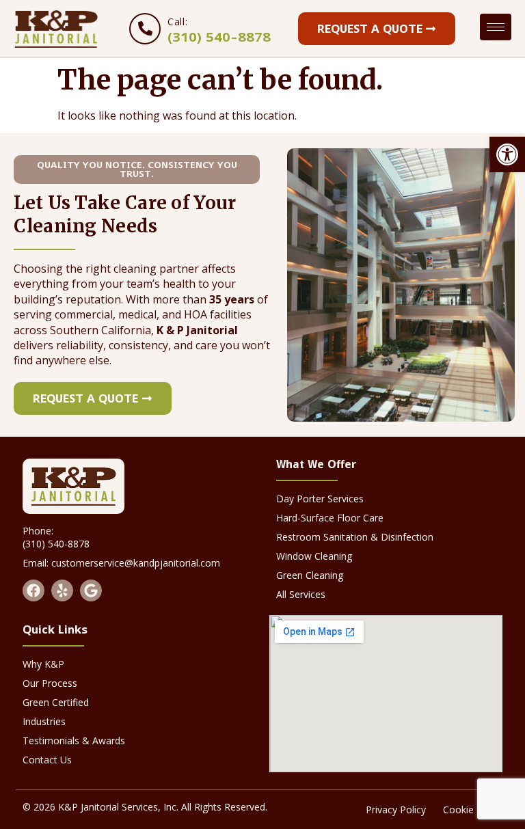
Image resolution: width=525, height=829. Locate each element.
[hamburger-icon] (495, 27)
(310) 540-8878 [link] (219, 37)
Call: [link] (177, 21)
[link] (507, 154)
